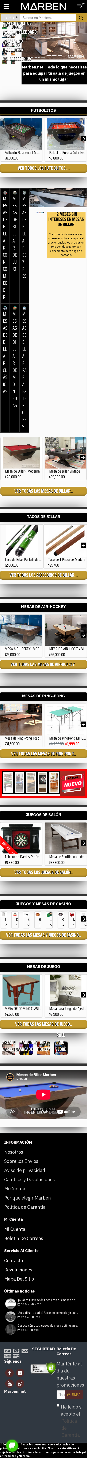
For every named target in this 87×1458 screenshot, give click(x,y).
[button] (3, 138)
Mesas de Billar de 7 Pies (24, 237)
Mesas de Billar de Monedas (14, 359)
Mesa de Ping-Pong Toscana (23, 738)
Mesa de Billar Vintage (64, 471)
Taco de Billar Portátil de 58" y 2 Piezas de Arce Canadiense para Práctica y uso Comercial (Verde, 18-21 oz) (24, 559)
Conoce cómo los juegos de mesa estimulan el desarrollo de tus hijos (49, 1325)
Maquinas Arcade (26, 1046)
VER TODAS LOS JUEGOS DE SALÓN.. (43, 872)
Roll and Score (61, 1042)
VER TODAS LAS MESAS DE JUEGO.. (43, 1024)
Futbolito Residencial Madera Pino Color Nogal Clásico (23, 152)
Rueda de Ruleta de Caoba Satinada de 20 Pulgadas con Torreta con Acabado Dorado (40, 919)
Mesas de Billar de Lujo (14, 234)
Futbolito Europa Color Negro (68, 152)
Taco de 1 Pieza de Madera (66, 559)
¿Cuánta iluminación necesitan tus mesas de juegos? (49, 1300)
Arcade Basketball (8, 1046)
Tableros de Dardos (4, 51)
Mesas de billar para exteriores (24, 370)
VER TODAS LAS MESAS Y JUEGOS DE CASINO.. (43, 935)
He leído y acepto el (71, 1421)
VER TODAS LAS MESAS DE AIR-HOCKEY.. (43, 664)
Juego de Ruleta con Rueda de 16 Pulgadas (51, 919)
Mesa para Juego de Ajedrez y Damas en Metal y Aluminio (68, 1008)
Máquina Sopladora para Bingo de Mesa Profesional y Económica (74, 919)
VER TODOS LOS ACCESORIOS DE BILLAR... (43, 575)
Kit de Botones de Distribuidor (17, 919)
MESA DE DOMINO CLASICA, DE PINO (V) (23, 1008)
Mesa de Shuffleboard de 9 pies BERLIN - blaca (68, 856)
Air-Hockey (13, 46)
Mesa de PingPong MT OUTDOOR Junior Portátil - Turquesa (68, 738)
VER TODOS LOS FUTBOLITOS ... (43, 168)
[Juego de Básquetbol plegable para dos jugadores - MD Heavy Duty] (31, 782)
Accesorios (13, 58)
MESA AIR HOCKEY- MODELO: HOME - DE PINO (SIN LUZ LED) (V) (23, 648)
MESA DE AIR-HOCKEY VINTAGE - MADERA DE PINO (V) (68, 648)
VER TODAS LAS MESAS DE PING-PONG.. (43, 753)
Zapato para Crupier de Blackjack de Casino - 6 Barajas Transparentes (28, 919)
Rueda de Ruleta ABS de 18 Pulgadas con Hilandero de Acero (63, 919)
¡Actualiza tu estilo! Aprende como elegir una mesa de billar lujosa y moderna (49, 1312)
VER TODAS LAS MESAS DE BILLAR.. (43, 491)
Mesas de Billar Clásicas (5, 352)
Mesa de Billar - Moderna (22, 471)
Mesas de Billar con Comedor (5, 248)
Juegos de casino (13, 34)
